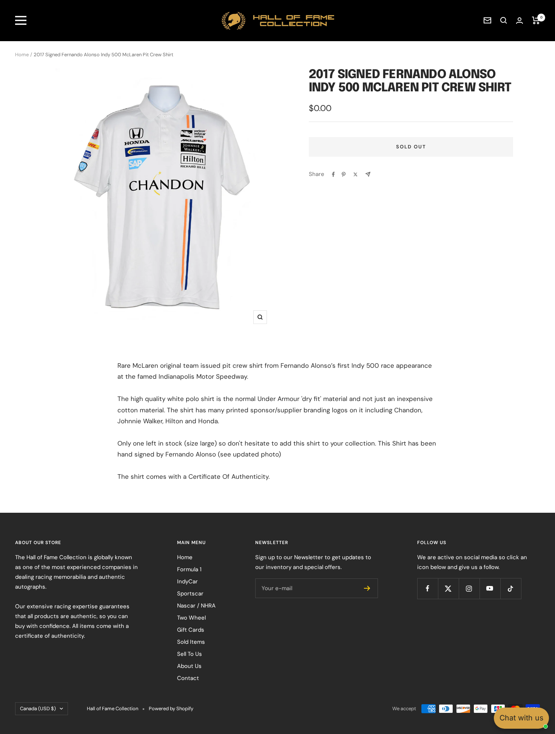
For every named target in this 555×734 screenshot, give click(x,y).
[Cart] (536, 20)
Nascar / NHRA (196, 605)
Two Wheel (191, 617)
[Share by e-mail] (367, 174)
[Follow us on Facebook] (427, 588)
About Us (189, 666)
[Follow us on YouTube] (489, 588)
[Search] (503, 20)
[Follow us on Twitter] (448, 588)
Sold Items (191, 642)
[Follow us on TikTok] (510, 588)
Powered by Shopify (171, 708)
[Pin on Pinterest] (343, 174)
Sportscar (190, 593)
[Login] (519, 20)
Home (22, 54)
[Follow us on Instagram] (469, 588)
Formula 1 (189, 569)
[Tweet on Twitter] (355, 174)
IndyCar (187, 581)
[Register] (367, 588)
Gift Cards (190, 630)
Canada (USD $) (38, 708)
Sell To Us (189, 654)
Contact (188, 678)
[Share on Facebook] (333, 174)
